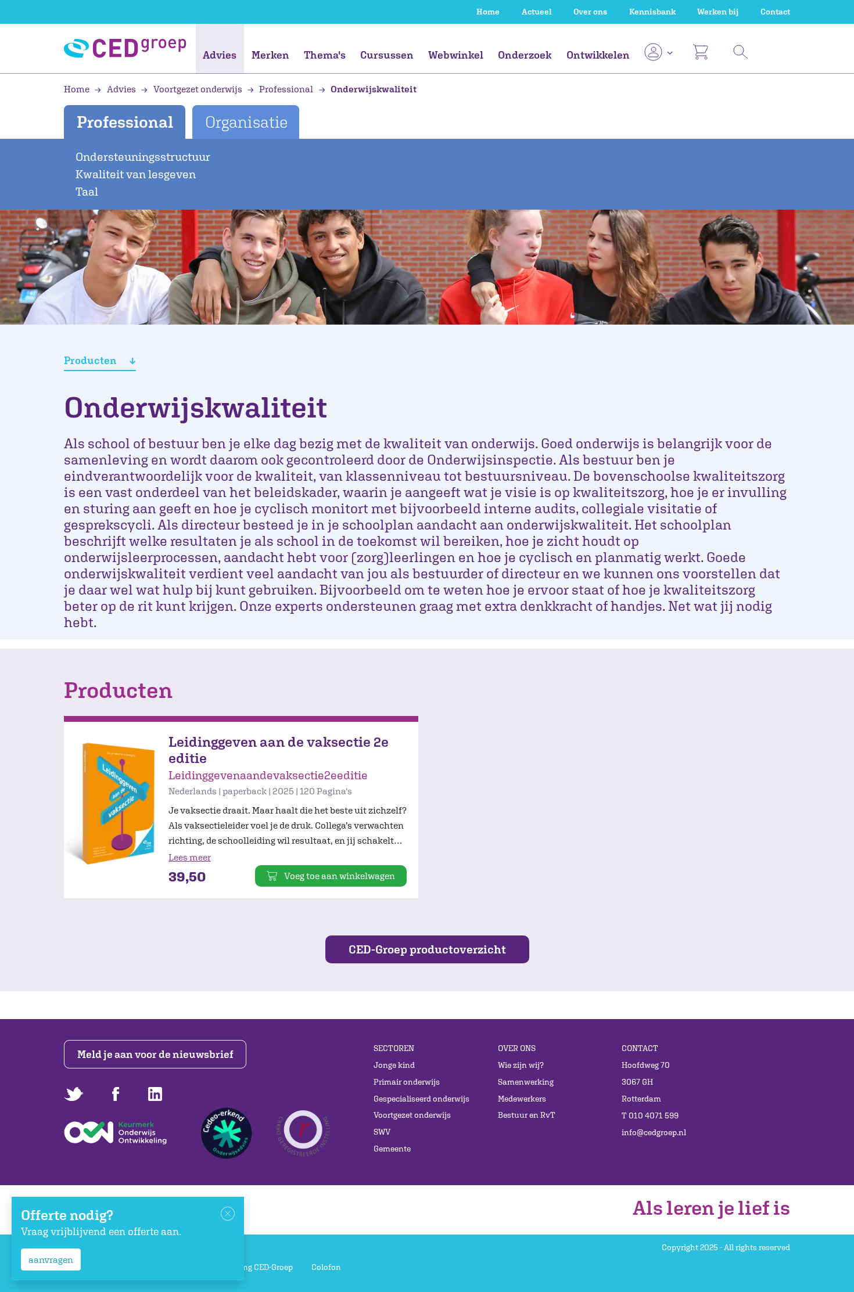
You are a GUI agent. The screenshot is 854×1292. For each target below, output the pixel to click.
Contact (775, 11)
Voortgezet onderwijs (198, 89)
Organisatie (246, 121)
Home (488, 11)
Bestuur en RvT (526, 1115)
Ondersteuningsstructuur (143, 156)
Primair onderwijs (407, 1081)
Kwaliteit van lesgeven (136, 174)
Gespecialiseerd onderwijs (421, 1098)
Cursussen (387, 55)
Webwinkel (455, 55)
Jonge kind (394, 1065)
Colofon (326, 1267)
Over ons (590, 11)
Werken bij (717, 11)
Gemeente (392, 1148)
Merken (270, 55)
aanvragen (50, 1259)
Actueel (537, 11)
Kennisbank (652, 11)
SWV (382, 1131)
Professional (286, 89)
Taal (87, 191)
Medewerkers (522, 1098)
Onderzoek (524, 55)
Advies (219, 55)
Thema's (325, 55)
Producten (91, 360)
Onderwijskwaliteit (373, 89)
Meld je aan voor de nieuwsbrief (155, 1054)
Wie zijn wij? (521, 1065)
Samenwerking (526, 1081)
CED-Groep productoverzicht (427, 949)
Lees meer (189, 857)
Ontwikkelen (598, 55)
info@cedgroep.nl (654, 1132)
